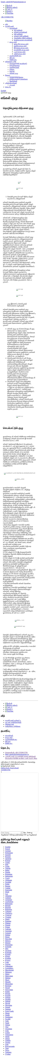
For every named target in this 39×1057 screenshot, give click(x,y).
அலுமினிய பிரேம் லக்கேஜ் (23, 38)
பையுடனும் (13, 42)
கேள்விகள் (13, 81)
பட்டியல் (12, 85)
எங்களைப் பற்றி (10, 61)
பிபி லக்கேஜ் (18, 30)
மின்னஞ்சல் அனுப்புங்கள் (10, 768)
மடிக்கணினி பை (15, 56)
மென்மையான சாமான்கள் (23, 40)
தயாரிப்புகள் (9, 26)
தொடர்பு (8, 87)
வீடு (6, 24)
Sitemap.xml (9, 724)
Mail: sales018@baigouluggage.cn (17, 754)
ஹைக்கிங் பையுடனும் (21, 50)
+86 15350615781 (7, 17)
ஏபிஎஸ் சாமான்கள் (20, 32)
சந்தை (12, 69)
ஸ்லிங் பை (13, 60)
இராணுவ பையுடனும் (21, 48)
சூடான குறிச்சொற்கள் (13, 722)
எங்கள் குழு (14, 73)
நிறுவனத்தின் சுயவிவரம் (18, 63)
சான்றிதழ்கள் (14, 67)
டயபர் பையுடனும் (19, 52)
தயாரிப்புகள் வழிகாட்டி (13, 720)
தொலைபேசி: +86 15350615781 (16, 752)
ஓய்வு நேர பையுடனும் (21, 44)
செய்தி (12, 71)
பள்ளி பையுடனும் (20, 54)
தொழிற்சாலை (15, 65)
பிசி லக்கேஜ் (18, 34)
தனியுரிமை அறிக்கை (12, 726)
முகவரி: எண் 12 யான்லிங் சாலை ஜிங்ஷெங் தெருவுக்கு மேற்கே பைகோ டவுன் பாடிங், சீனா (21, 757)
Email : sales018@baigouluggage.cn (13, 2)
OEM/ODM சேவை (16, 77)
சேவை (7, 75)
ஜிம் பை (12, 58)
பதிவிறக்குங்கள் (11, 83)
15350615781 (5, 770)
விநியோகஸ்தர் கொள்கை (19, 79)
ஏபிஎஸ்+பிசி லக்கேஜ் (21, 36)
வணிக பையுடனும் (20, 46)
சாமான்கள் (13, 28)
